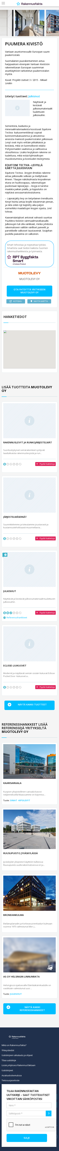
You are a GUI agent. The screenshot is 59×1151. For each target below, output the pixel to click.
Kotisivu (17, 301)
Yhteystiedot (8, 1050)
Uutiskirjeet (7, 1070)
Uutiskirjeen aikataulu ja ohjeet (17, 1055)
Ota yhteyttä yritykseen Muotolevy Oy (29, 291)
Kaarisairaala (12, 783)
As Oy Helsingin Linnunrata (21, 976)
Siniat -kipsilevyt (20, 800)
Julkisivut (34, 96)
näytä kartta (41, 301)
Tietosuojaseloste (11, 1080)
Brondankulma (13, 915)
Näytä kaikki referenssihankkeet (32, 1009)
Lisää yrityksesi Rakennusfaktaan (18, 1065)
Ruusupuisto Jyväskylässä (20, 853)
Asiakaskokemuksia (12, 1075)
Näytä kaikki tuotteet (32, 704)
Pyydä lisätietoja (47, 464)
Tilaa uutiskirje (9, 1060)
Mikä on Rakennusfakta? (14, 1045)
